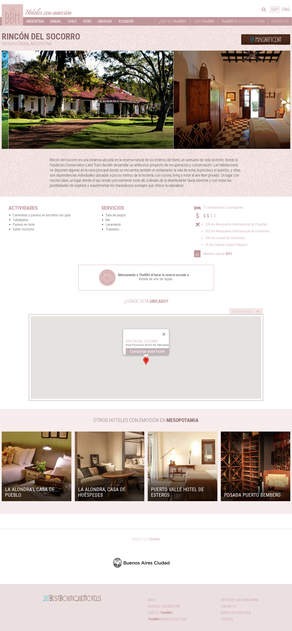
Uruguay (105, 21)
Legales (227, 619)
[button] (146, 364)
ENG (285, 9)
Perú (87, 21)
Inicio (151, 600)
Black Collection (243, 21)
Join (203, 21)
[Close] (164, 337)
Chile (72, 21)
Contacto (280, 21)
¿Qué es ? (173, 21)
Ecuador (126, 21)
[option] (91, 100)
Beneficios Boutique (236, 613)
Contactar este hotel (147, 354)
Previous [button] (8, 102)
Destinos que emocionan (239, 600)
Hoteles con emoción (164, 606)
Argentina (35, 21)
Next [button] (281, 102)
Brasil (55, 21)
